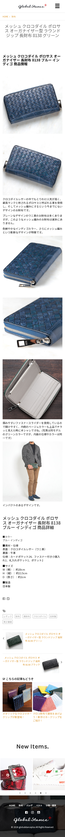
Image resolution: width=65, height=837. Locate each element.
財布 (14, 16)
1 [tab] (20, 793)
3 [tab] (30, 793)
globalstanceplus (32, 9)
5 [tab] (41, 793)
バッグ (29, 805)
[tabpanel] (16, 774)
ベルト (39, 805)
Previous (6, 774)
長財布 (27, 616)
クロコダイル (40, 616)
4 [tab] (35, 793)
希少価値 (7, 621)
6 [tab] (46, 793)
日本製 (53, 616)
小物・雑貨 (51, 805)
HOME (6, 16)
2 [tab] (25, 793)
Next (60, 774)
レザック (7, 616)
